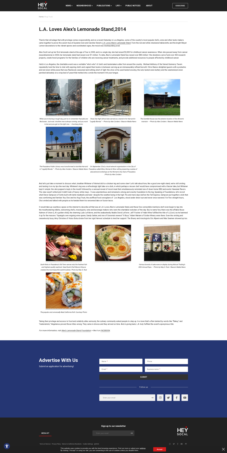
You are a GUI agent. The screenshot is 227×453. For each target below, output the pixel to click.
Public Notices (132, 6)
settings (143, 448)
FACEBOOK (105, 330)
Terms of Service (45, 444)
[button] (7, 446)
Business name (153, 369)
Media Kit (45, 433)
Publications (103, 6)
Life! (118, 6)
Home (41, 17)
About (149, 6)
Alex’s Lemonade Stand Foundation (76, 330)
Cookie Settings (88, 444)
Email (104, 369)
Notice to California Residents (72, 444)
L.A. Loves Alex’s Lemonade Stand (116, 43)
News (68, 6)
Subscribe (180, 6)
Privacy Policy (56, 444)
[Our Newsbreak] (186, 444)
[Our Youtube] (184, 397)
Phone (149, 361)
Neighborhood (83, 6)
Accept (159, 449)
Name (105, 361)
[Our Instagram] (160, 397)
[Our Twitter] (168, 397)
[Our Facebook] (176, 397)
